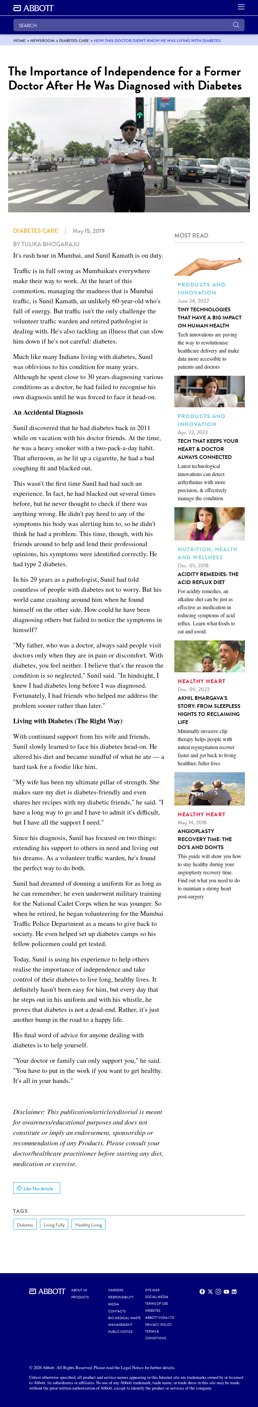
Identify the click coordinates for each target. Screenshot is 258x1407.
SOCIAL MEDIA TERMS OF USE (156, 1300)
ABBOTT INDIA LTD (159, 1317)
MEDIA (113, 1304)
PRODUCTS (80, 1297)
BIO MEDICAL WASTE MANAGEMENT (124, 1321)
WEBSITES (152, 1310)
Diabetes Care (35, 230)
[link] (19, 40)
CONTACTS (117, 1311)
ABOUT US (79, 1290)
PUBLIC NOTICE (120, 1332)
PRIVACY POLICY (158, 1324)
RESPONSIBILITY (121, 1297)
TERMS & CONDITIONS (155, 1335)
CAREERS (115, 1290)
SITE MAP (152, 1290)
